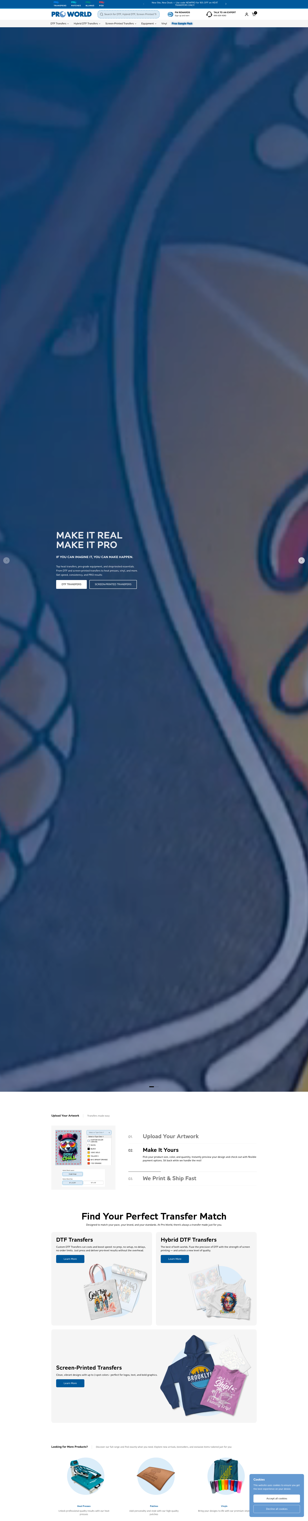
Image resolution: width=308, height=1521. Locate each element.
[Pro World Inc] (71, 14)
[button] (254, 14)
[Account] (247, 14)
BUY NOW (67, 584)
